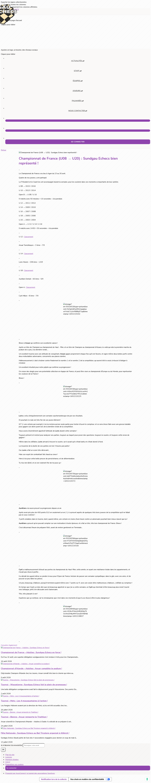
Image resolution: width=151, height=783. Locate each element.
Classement (28, 237)
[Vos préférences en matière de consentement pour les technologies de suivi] (147, 779)
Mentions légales (12, 759)
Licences (8, 757)
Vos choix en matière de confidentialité (87, 779)
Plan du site (9, 754)
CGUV (7, 762)
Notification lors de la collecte (54, 779)
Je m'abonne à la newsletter (12, 745)
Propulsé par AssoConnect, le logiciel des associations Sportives (30, 773)
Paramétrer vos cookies (14, 764)
